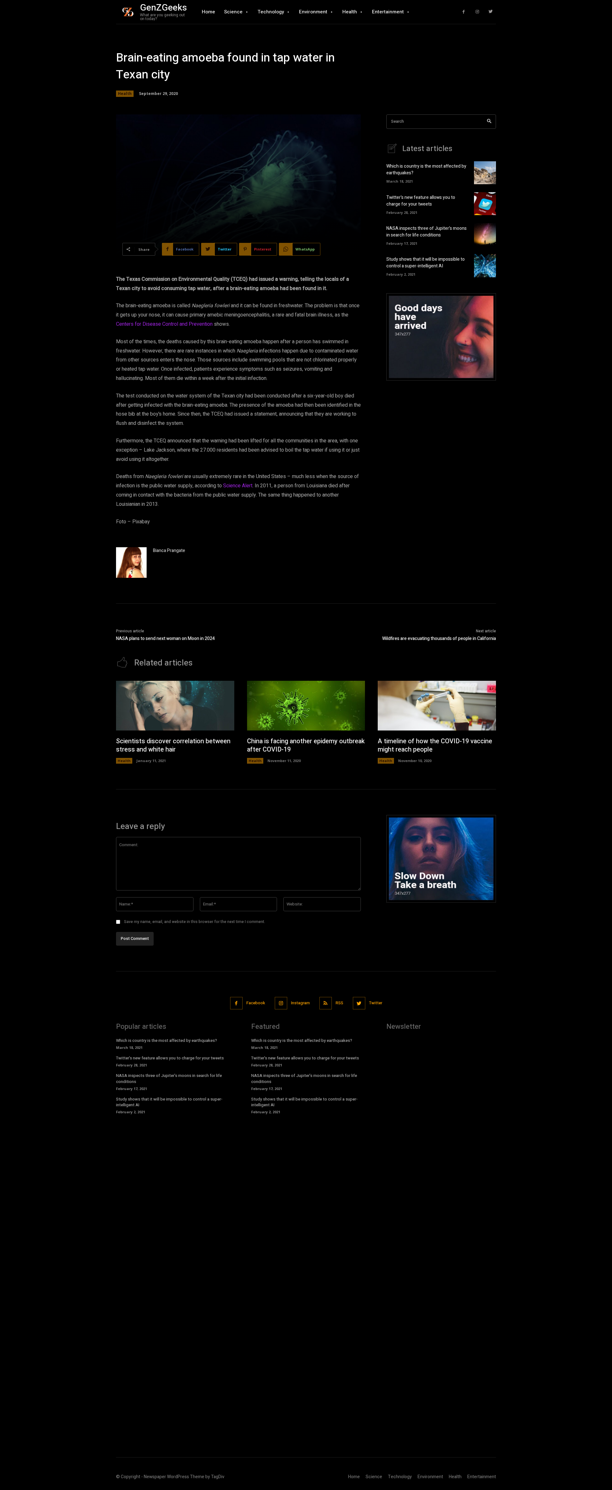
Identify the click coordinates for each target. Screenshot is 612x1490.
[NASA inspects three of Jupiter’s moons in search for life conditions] (485, 234)
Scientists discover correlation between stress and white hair (173, 745)
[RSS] (325, 1003)
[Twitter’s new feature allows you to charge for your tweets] (485, 203)
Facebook (255, 1003)
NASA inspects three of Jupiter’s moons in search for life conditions (426, 231)
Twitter (375, 1003)
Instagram (300, 1003)
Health (125, 93)
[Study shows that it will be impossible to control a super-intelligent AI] (485, 265)
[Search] (489, 121)
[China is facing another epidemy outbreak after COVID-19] (306, 705)
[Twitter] (490, 12)
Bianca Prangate (169, 550)
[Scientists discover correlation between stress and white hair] (175, 705)
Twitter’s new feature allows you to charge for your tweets (420, 200)
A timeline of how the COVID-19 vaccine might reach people (435, 745)
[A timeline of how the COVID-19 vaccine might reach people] (437, 705)
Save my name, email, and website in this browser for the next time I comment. (194, 922)
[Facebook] (463, 12)
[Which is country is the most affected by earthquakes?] (485, 172)
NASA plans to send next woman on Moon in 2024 (165, 638)
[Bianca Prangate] (131, 562)
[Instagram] (477, 12)
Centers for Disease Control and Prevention (164, 324)
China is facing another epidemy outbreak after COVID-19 (306, 745)
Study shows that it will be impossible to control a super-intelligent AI (425, 262)
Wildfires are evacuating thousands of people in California (439, 638)
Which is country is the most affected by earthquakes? (166, 1040)
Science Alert (237, 486)
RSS (339, 1003)
